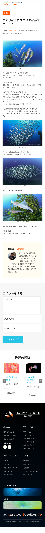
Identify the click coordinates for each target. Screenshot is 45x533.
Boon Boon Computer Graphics (33, 521)
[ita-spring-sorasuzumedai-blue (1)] (22, 502)
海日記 (6, 13)
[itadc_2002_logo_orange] (12, 1)
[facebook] (5, 447)
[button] (4, 381)
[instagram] (9, 447)
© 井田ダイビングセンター (11, 521)
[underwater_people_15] (22, 488)
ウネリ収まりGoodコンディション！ (32, 379)
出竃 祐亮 (12, 30)
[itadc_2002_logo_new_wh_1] (22, 410)
